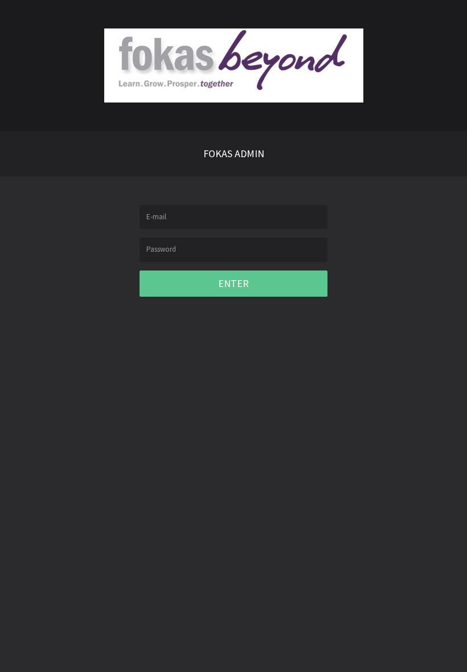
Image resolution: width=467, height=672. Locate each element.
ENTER (233, 283)
